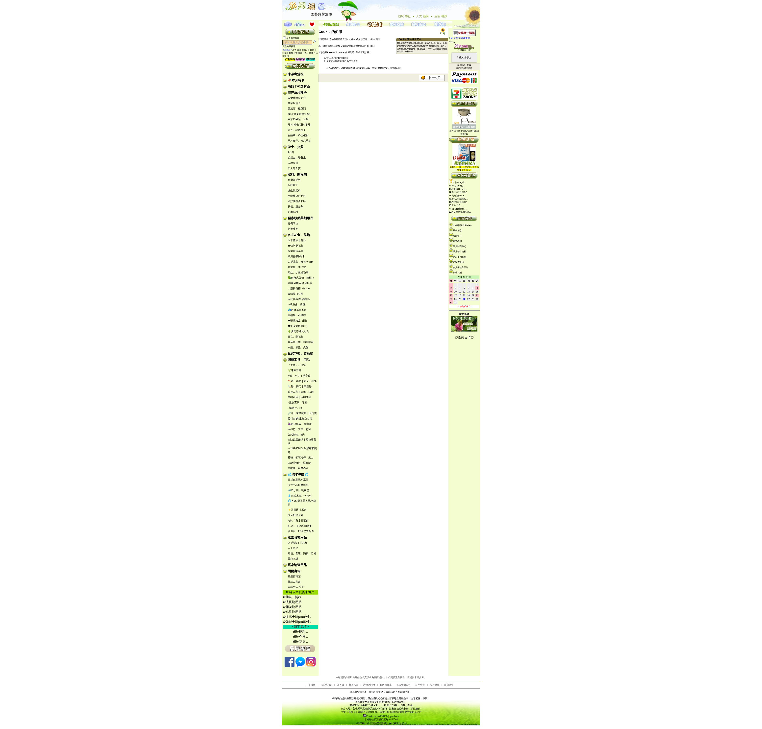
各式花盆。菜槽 (299, 235)
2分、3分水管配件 (298, 520)
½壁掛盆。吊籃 (296, 304)
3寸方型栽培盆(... (460, 192)
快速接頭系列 (295, 515)
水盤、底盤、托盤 (298, 347)
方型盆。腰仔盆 (297, 267)
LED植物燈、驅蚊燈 (299, 462)
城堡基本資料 (459, 251)
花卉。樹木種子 (297, 130)
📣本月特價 (296, 80)
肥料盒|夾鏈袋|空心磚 (300, 418)
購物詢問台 (369, 684)
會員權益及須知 (460, 267)
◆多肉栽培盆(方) (297, 325)
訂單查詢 (420, 684)
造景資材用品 (297, 537)
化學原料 (293, 211)
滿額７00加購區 (299, 86)
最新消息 (457, 230)
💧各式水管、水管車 (300, 495)
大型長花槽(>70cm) (299, 288)
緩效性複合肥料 (297, 201)
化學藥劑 (293, 228)
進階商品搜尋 (290, 46)
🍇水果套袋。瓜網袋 (300, 423)
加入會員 (434, 684)
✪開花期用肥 (292, 607)
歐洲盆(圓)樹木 (296, 256)
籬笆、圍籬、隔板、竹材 (302, 553)
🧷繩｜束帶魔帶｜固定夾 (302, 413)
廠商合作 (449, 684)
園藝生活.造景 (296, 587)
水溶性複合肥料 (297, 195)
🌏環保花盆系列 (297, 309)
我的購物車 (386, 684)
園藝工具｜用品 (299, 359)
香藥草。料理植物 (298, 135)
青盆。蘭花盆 (295, 336)
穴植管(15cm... (459, 195)
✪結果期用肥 (292, 612)
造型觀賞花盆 (295, 250)
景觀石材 (293, 558)
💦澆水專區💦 (298, 474)
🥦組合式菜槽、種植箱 (301, 277)
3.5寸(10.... (457, 205)
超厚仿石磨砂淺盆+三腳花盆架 (464, 130)
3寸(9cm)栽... (459, 182)
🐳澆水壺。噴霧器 (298, 490)
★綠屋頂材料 (295, 293)
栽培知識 (353, 684)
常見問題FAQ (459, 246)
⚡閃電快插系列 (297, 509)
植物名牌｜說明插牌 (299, 397)
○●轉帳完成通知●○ (462, 225)
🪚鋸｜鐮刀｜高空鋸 (300, 386)
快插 (299, 50)
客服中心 (457, 236)
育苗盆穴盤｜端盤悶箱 (301, 342)
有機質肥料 (294, 179)
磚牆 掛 (285, 56)
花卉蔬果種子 (297, 92)
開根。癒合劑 (295, 206)
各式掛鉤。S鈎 (296, 434)
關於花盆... (300, 641)
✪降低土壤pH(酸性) (297, 621)
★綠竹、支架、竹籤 (299, 429)
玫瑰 (305, 53)
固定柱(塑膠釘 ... (460, 208)
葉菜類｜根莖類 (297, 108)
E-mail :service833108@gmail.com (382, 716)
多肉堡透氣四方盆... (461, 212)
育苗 (295, 53)
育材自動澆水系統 (298, 479)
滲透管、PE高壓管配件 (301, 531)
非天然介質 (294, 168)
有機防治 (293, 223)
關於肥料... (300, 631)
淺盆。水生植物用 (298, 272)
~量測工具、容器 (297, 402)
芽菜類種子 (294, 103)
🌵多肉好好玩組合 (298, 331)
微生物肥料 (294, 190)
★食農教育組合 (297, 97)
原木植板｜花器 (297, 240)
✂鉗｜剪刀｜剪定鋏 (299, 375)
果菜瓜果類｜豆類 (298, 119)
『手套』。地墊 (297, 365)
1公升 (291, 152)
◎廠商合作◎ (464, 337)
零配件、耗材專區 (298, 468)
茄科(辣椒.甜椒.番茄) (299, 124)
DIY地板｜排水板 (298, 542)
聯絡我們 (457, 272)
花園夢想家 (326, 684)
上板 (294, 50)
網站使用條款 (459, 257)
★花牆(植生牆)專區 (299, 299)
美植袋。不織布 (297, 315)
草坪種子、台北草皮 (299, 140)
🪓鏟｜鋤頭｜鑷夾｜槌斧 (302, 381)
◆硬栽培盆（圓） (298, 320)
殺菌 (291, 53)
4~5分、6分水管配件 (299, 525)
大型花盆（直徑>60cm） (302, 261)
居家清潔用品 (297, 565)
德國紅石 (305, 50)
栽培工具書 (294, 581)
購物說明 (457, 241)
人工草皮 (293, 548)
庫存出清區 (296, 74)
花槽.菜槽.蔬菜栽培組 (300, 283)
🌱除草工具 (294, 370)
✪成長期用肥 (292, 602)
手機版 (312, 684)
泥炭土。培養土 (297, 157)
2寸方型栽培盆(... (460, 199)
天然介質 (293, 162)
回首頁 (340, 684)
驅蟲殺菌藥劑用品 (300, 218)
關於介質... (300, 636)
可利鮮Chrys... (459, 189)
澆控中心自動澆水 (298, 484)
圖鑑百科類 (294, 576)
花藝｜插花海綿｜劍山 (301, 457)
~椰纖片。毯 (295, 407)
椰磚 (300, 53)
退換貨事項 (458, 262)
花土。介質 (296, 147)
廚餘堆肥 (293, 185)
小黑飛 (310, 53)
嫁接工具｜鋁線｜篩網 (301, 391)
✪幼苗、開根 (292, 597)
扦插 (316, 53)
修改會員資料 (403, 684)
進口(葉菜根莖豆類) (299, 113)
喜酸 (312, 50)
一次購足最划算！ (464, 50)
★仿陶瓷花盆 (295, 245)
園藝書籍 (294, 571)
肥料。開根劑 (297, 174)
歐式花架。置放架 (300, 353)
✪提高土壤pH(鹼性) (297, 617)
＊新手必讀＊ (300, 626)
